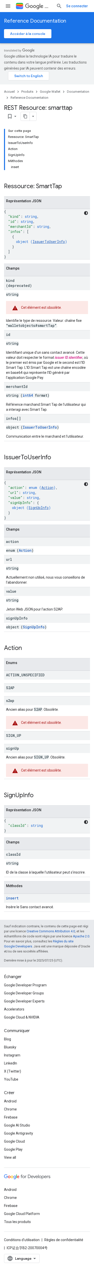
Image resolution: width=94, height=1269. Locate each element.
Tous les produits (17, 1222)
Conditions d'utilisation (22, 1240)
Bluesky (10, 1047)
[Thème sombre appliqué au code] (86, 213)
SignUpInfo (39, 507)
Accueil (9, 91)
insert (12, 898)
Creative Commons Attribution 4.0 (51, 931)
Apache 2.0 (81, 936)
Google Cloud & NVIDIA (21, 1017)
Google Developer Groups (24, 993)
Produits (27, 91)
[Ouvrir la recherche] (59, 6)
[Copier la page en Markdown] (25, 116)
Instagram (12, 1055)
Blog (7, 1039)
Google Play (13, 1149)
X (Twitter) (12, 1071)
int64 (28, 395)
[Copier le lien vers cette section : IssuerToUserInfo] (56, 458)
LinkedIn (10, 1063)
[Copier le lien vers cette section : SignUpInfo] (39, 796)
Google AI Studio (17, 1125)
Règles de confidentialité (63, 1240)
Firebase (11, 1117)
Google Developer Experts (24, 1001)
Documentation (78, 91)
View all (10, 1157)
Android (10, 1101)
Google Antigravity (18, 1133)
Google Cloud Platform (22, 1214)
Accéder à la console (27, 33)
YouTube (11, 1079)
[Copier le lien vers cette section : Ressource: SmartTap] (67, 187)
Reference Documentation (35, 21)
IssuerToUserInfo (49, 241)
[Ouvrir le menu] (8, 6)
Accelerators (14, 1009)
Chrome (10, 1109)
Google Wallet (50, 91)
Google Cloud (14, 1141)
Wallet (48, 6)
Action (47, 487)
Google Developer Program (25, 985)
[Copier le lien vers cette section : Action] (27, 648)
